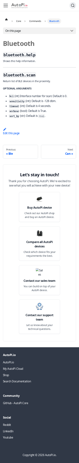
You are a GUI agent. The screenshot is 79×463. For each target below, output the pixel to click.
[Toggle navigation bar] (5, 5)
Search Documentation (17, 381)
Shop (6, 375)
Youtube (8, 437)
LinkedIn (8, 431)
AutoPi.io (8, 362)
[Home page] (6, 19)
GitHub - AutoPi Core (15, 403)
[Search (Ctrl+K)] (72, 5)
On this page (13, 31)
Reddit (7, 425)
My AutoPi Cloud (13, 369)
